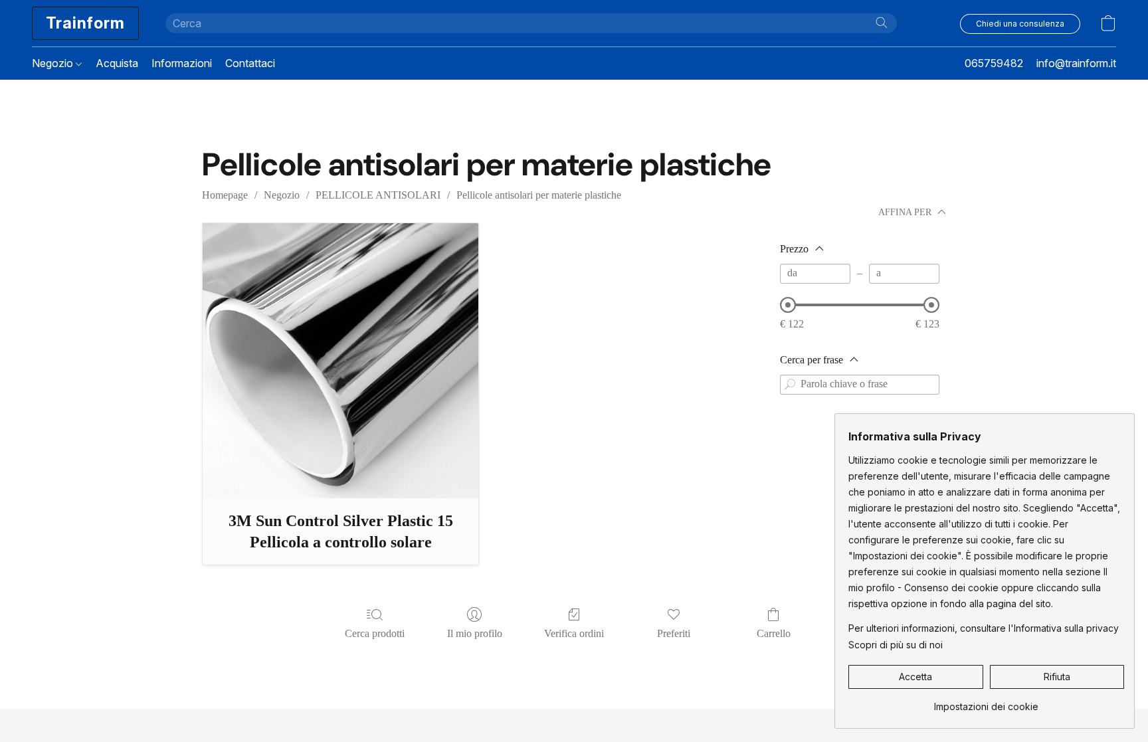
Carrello (774, 633)
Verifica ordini (574, 633)
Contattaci (250, 63)
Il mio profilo (474, 633)
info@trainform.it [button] (1076, 63)
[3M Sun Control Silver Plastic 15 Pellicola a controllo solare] (340, 361)
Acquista (117, 63)
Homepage (225, 195)
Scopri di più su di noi (895, 644)
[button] (85, 23)
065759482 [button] (994, 63)
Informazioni (181, 63)
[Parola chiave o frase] (790, 385)
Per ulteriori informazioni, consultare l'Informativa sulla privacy (983, 628)
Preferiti (673, 633)
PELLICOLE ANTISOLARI (378, 195)
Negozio (54, 63)
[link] (986, 702)
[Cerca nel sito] (882, 22)
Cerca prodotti (375, 633)
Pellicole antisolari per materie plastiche (538, 195)
